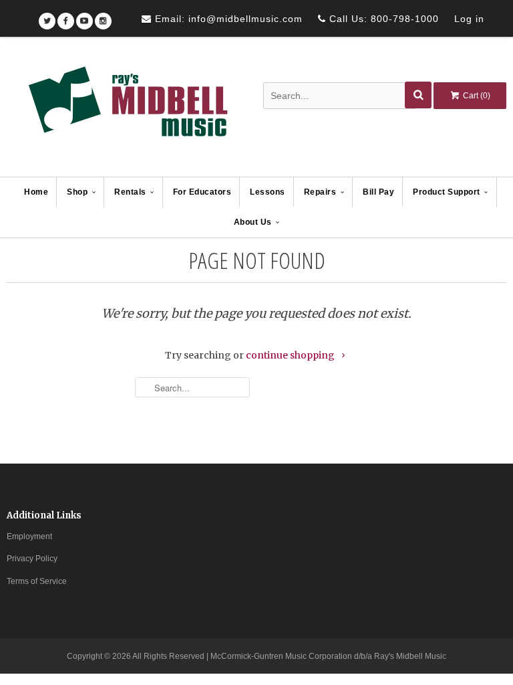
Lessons (267, 192)
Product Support (446, 192)
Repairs (320, 192)
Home (36, 192)
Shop (77, 192)
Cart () (475, 95)
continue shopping (291, 355)
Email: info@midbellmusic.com (227, 18)
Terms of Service (37, 581)
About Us (253, 222)
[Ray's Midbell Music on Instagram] (103, 16)
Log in (469, 18)
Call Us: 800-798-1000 (382, 18)
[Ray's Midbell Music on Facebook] (65, 16)
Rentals (130, 192)
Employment (29, 536)
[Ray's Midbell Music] (127, 107)
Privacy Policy (32, 558)
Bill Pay (378, 192)
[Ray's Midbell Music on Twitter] (47, 16)
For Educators (202, 192)
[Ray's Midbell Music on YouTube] (84, 16)
